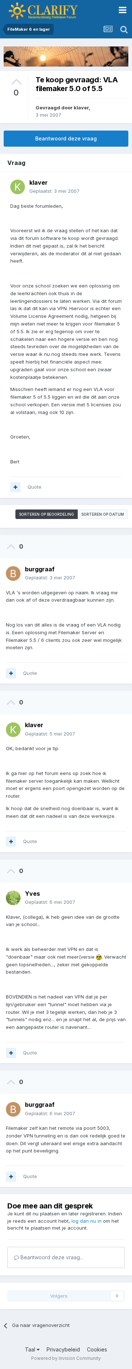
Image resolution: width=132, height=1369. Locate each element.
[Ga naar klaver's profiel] (17, 187)
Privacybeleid (63, 1349)
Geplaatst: (54, 191)
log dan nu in (87, 1221)
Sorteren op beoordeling (46, 514)
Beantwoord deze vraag (66, 138)
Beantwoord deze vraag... (51, 1257)
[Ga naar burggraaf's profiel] (13, 573)
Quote (34, 487)
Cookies (97, 1349)
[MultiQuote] (15, 487)
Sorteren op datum (102, 514)
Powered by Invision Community (66, 1358)
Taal (31, 1349)
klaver (81, 107)
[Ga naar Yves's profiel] (13, 898)
